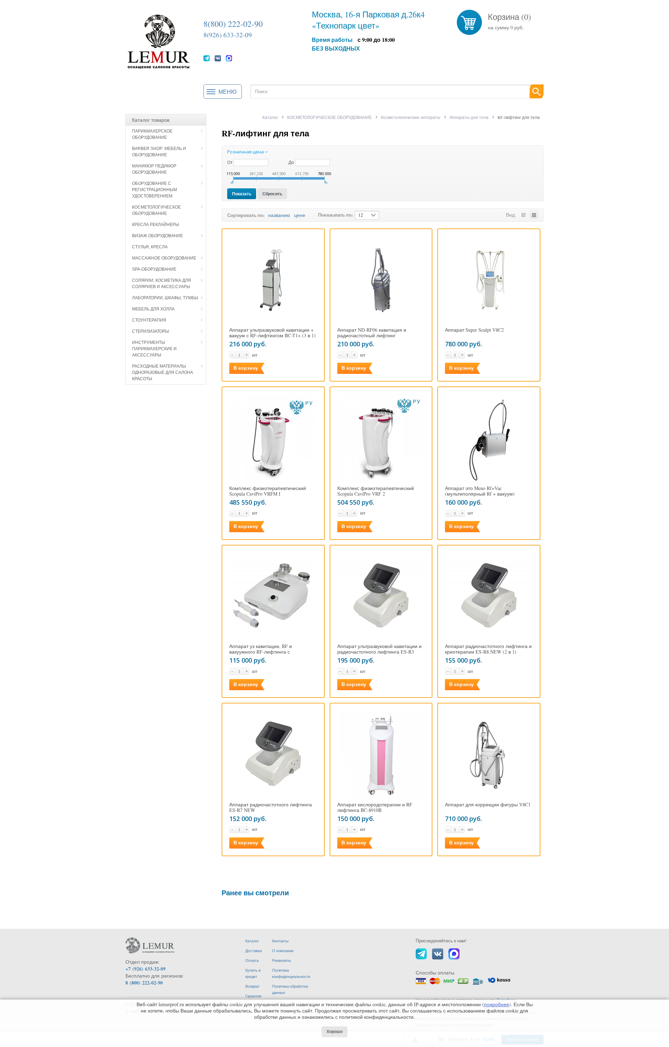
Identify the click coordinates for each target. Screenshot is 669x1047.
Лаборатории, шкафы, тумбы (165, 297)
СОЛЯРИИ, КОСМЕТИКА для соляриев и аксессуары (161, 283)
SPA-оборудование (154, 269)
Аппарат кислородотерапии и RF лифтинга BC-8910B (374, 807)
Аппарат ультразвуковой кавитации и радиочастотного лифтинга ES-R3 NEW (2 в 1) (379, 651)
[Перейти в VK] (218, 58)
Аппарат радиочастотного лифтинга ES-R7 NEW (270, 807)
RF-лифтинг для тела (265, 133)
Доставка (253, 950)
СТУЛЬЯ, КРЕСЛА (150, 246)
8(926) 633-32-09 (227, 34)
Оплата (252, 960)
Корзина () (509, 16)
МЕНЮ (227, 91)
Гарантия (253, 996)
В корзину (245, 368)
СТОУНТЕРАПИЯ (149, 320)
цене (299, 215)
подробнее (496, 1004)
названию (279, 215)
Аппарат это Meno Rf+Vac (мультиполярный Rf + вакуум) (480, 491)
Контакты (280, 940)
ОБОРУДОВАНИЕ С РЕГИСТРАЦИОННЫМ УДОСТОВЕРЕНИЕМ (154, 189)
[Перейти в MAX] (229, 58)
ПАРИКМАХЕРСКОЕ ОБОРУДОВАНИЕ (152, 134)
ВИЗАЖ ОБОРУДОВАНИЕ (157, 235)
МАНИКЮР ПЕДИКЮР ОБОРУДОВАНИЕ (154, 169)
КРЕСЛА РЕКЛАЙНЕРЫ (155, 224)
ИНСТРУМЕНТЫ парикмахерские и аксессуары (154, 348)
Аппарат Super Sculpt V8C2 (474, 330)
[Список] (524, 214)
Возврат (252, 986)
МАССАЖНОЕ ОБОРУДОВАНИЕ (164, 258)
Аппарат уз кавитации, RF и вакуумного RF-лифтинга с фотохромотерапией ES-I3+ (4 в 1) (268, 651)
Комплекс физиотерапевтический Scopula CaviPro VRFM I (267, 491)
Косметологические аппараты (410, 117)
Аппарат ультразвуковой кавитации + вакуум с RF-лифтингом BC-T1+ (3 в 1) (272, 332)
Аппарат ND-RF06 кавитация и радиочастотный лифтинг (371, 332)
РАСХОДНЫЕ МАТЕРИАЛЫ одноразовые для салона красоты (162, 372)
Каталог (270, 117)
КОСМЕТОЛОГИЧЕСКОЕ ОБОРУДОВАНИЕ (156, 210)
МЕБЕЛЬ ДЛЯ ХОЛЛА (153, 309)
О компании (282, 950)
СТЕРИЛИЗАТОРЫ (150, 331)
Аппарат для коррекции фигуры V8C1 (488, 804)
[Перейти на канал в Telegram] (206, 58)
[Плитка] (534, 214)
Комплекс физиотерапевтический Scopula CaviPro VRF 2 (375, 491)
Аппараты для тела (469, 117)
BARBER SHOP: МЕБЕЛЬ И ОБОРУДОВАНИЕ (159, 151)
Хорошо (334, 1031)
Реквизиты (281, 960)
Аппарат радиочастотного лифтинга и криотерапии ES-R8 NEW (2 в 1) (488, 649)
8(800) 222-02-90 (233, 23)
